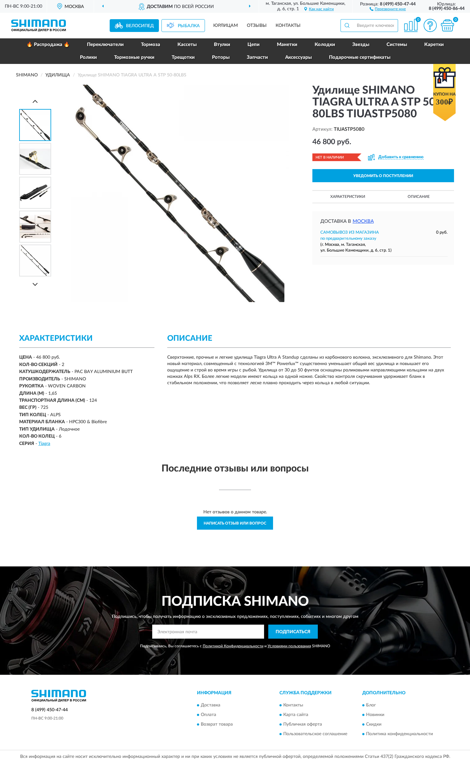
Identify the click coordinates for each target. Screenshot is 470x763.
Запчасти (257, 57)
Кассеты (187, 44)
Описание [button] (419, 197)
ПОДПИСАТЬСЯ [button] (293, 632)
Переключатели (105, 44)
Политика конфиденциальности (399, 734)
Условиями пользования (289, 646)
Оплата (208, 714)
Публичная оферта (302, 724)
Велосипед (140, 26)
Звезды (360, 44)
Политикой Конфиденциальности (233, 646)
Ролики (88, 57)
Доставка (210, 705)
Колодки (325, 44)
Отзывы (257, 25)
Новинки (375, 714)
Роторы (221, 57)
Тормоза (150, 44)
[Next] (35, 284)
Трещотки (183, 57)
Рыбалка (189, 26)
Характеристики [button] (347, 197)
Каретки (434, 44)
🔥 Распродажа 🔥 (48, 44)
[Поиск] (347, 25)
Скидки (373, 724)
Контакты (288, 25)
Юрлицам (225, 25)
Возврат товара (217, 724)
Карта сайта (295, 714)
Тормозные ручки (134, 57)
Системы (397, 44)
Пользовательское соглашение (315, 734)
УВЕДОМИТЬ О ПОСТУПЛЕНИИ (383, 176)
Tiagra (44, 443)
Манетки (287, 44)
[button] (388, 9)
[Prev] (35, 101)
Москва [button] (363, 221)
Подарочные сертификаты (359, 57)
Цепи (253, 44)
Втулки (222, 44)
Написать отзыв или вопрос (235, 523)
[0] (447, 25)
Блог (371, 705)
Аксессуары (298, 57)
